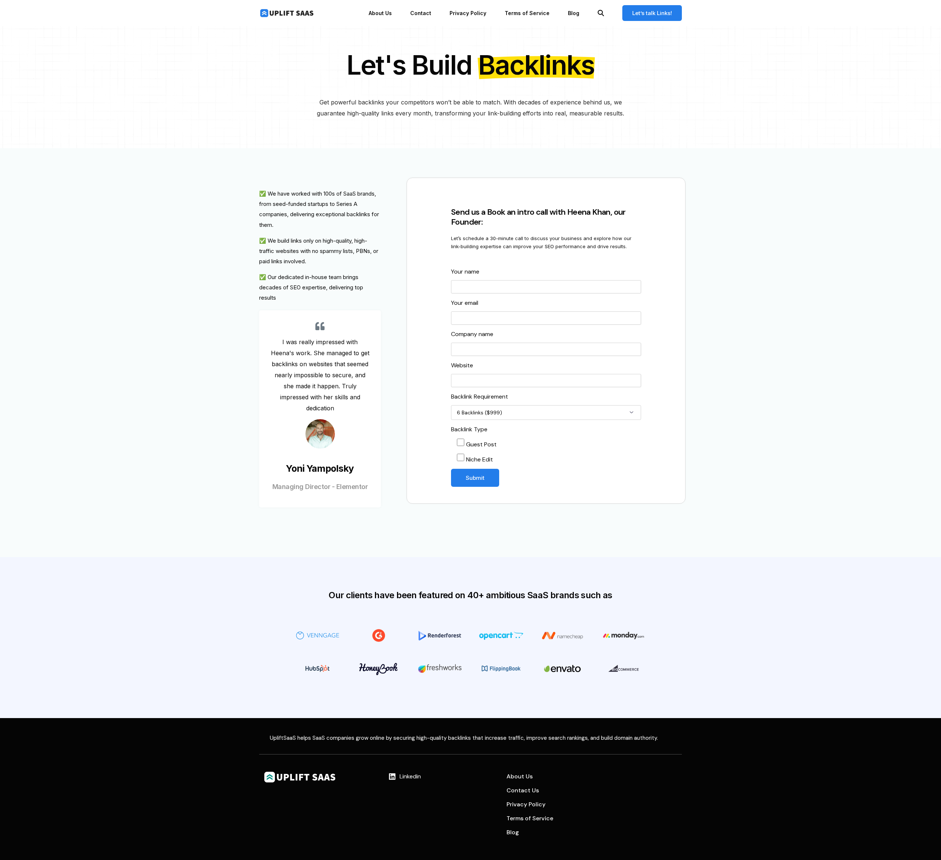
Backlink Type (469, 429)
